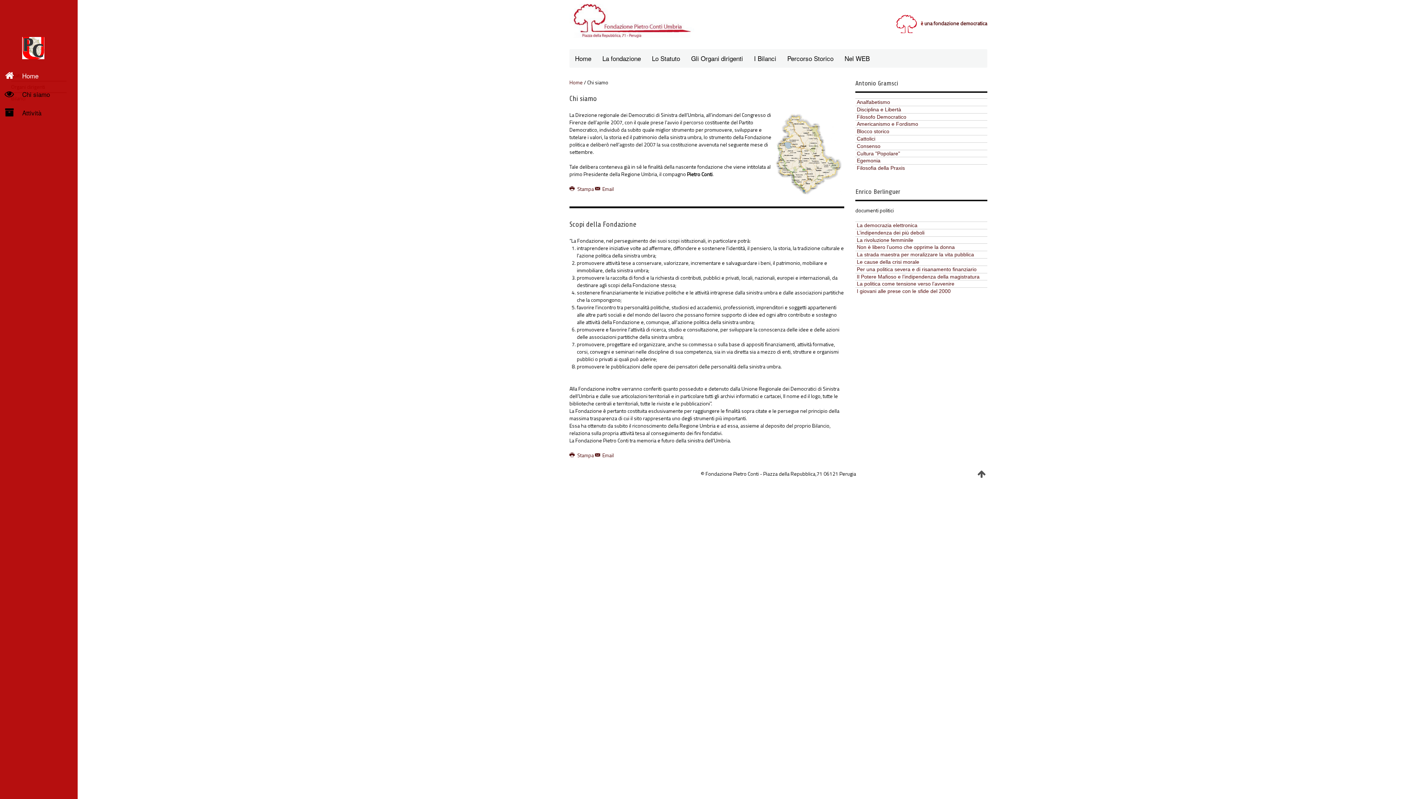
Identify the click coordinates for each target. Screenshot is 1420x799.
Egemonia (868, 160)
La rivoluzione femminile (885, 240)
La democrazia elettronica (887, 225)
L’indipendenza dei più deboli (890, 233)
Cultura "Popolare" (878, 153)
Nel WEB (857, 58)
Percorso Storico (810, 58)
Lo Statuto (666, 58)
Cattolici (866, 139)
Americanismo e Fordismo (887, 124)
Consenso (868, 146)
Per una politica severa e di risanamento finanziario (917, 269)
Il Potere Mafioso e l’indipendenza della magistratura (918, 277)
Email (607, 189)
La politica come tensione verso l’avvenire (905, 284)
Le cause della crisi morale (888, 262)
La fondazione (621, 58)
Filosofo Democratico (881, 117)
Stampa (585, 189)
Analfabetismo (873, 102)
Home (30, 75)
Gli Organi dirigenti (717, 58)
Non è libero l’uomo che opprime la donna (906, 247)
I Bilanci (765, 58)
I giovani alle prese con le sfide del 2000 (904, 291)
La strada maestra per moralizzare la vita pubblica (915, 254)
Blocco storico (873, 131)
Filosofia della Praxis (881, 168)
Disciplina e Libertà (879, 109)
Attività (31, 112)
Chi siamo (36, 94)
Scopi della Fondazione (602, 224)
